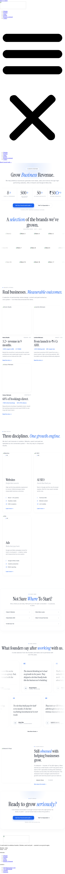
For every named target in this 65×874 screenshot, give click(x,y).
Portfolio (5, 12)
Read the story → (7, 360)
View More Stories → (32, 731)
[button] (32, 85)
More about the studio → (40, 784)
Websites (5, 11)
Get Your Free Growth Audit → (23, 205)
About (4, 14)
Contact (5, 18)
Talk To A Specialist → (44, 205)
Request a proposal (8, 17)
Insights (5, 15)
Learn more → (9, 508)
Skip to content (4, 0)
